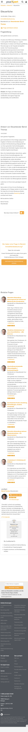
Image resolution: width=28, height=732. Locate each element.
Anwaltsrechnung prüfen (20, 630)
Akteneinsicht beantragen (20, 628)
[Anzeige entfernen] (27, 726)
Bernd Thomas (5, 491)
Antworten (9, 5)
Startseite (3, 5)
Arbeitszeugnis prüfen (6, 635)
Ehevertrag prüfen (18, 625)
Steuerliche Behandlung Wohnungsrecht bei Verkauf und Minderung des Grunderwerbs (16, 299)
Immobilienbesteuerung (8, 19)
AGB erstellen (4, 620)
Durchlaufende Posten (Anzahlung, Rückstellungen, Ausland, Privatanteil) (17, 404)
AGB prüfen (3, 623)
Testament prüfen (18, 622)
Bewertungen (4, 661)
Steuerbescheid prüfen (19, 614)
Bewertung (17, 193)
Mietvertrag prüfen (5, 641)
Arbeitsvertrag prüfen (6, 632)
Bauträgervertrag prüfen (6, 613)
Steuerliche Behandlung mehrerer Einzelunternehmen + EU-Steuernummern (17, 433)
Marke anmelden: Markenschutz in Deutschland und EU (6, 627)
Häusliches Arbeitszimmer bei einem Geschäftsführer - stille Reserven (15, 332)
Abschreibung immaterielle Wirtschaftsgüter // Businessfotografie (15, 368)
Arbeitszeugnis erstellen (6, 638)
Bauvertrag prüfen (5, 610)
